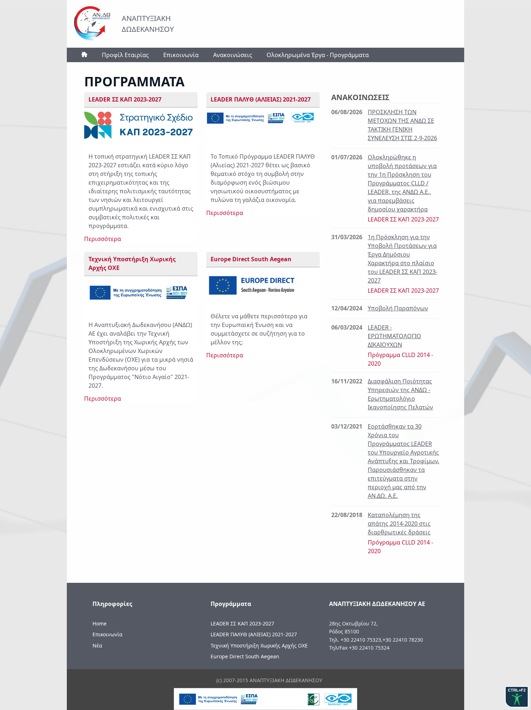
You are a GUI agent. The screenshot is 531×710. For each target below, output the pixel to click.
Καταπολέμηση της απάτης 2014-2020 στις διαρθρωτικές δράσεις (399, 523)
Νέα (97, 645)
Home (99, 623)
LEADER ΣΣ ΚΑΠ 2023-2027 (242, 623)
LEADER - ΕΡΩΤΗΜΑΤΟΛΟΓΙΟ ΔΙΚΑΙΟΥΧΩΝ (394, 336)
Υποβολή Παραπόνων (398, 308)
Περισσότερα (102, 239)
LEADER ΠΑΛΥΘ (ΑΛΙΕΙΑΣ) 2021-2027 (254, 634)
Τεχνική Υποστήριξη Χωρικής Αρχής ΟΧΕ (259, 645)
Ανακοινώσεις (232, 55)
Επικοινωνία (181, 55)
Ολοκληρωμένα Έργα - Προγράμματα (318, 55)
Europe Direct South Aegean (245, 656)
